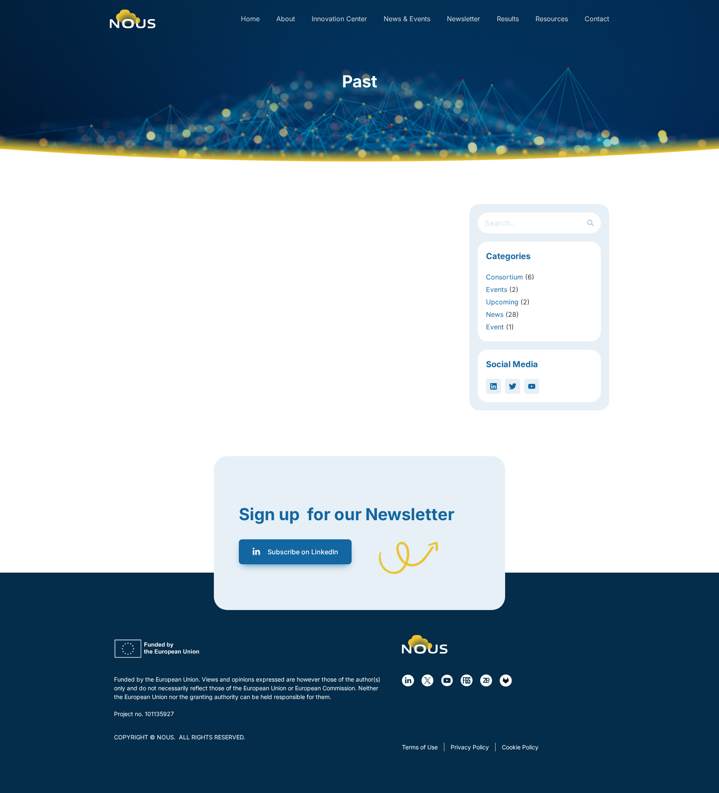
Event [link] (495, 327)
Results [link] (508, 19)
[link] (133, 19)
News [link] (494, 314)
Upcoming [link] (502, 302)
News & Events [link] (407, 19)
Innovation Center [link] (339, 19)
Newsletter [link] (463, 19)
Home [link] (250, 19)
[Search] (590, 222)
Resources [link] (552, 19)
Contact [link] (597, 19)
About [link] (285, 19)
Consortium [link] (504, 277)
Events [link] (496, 289)
